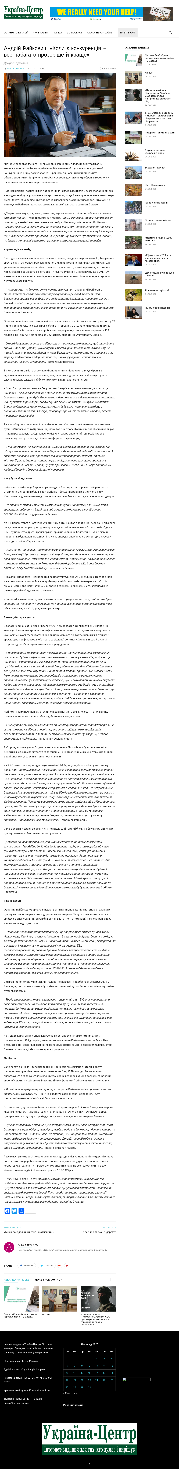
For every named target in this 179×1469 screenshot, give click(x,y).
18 (104, 1373)
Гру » (74, 1393)
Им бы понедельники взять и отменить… (29, 1232)
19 (112, 1373)
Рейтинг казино (73, 1405)
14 (74, 1373)
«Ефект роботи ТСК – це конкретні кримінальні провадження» (158, 258)
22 (82, 1380)
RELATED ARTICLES (16, 1279)
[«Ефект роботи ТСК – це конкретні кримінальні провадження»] (133, 260)
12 (112, 1365)
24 (96, 1380)
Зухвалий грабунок (155, 167)
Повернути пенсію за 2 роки (159, 132)
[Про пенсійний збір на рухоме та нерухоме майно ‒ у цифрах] (21, 1299)
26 (111, 1380)
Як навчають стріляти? (157, 290)
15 (82, 1373)
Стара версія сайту (99, 32)
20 (67, 1380)
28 (74, 1387)
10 (97, 1365)
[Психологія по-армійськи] (133, 225)
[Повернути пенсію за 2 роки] (133, 137)
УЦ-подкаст (74, 32)
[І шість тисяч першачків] (133, 312)
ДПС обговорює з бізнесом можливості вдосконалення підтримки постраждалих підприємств (159, 117)
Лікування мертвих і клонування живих (155, 151)
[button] (170, 32)
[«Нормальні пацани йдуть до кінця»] (133, 242)
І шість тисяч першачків (157, 307)
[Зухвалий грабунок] (133, 172)
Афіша (58, 32)
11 (104, 1365)
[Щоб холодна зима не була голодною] (133, 277)
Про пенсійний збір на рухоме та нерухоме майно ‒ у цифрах (20, 1315)
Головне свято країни (156, 202)
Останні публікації (16, 32)
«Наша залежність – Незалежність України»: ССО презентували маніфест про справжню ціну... (158, 96)
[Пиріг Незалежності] (133, 190)
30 (89, 1387)
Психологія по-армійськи (158, 220)
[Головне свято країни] (133, 207)
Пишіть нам (127, 32)
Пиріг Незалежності (155, 185)
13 (67, 1373)
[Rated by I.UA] (137, 1380)
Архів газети (41, 32)
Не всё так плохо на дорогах (98, 1232)
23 (89, 1380)
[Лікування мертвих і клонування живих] (133, 155)
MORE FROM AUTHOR (48, 1279)
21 (74, 1380)
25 (104, 1380)
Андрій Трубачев (15, 68)
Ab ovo (46, 1314)
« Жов (66, 1393)
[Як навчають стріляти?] (133, 295)
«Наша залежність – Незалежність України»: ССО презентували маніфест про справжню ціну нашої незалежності (95, 1319)
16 (89, 1373)
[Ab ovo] (59, 1299)
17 (97, 1373)
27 (67, 1387)
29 (82, 1387)
